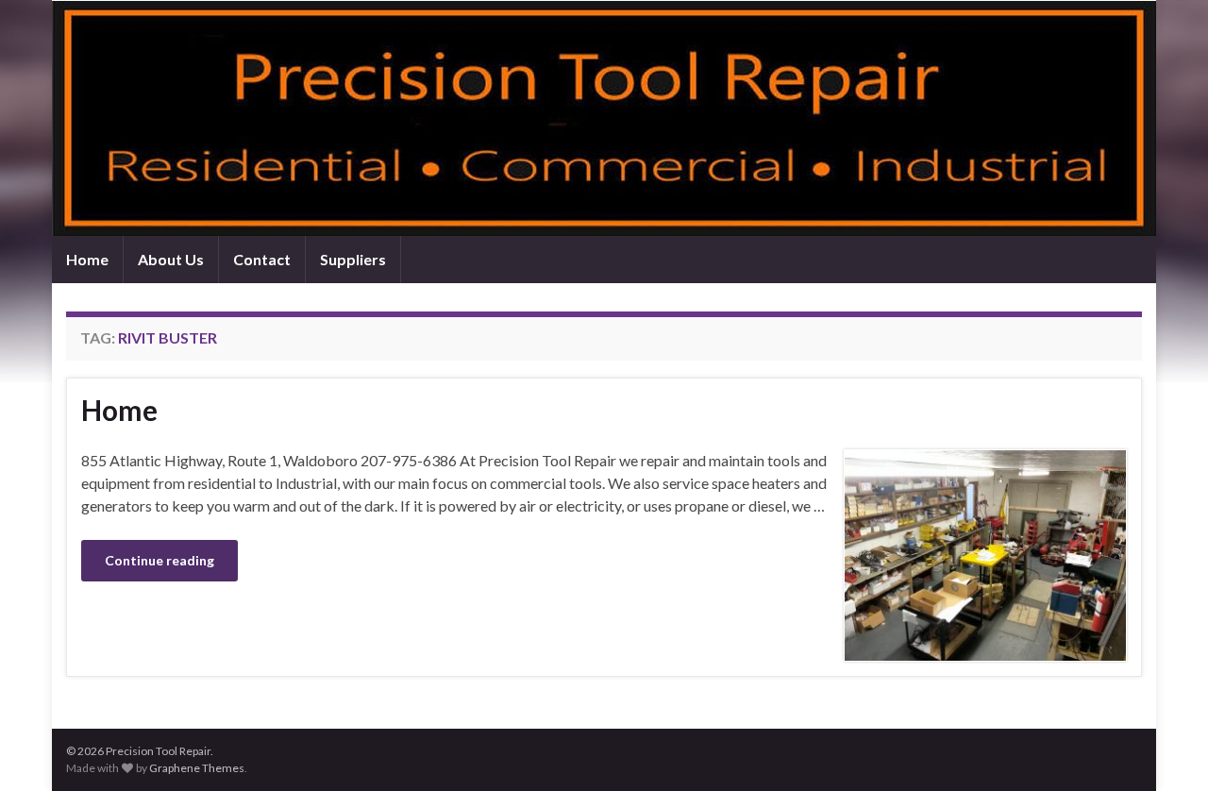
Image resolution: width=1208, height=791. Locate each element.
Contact (262, 259)
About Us (171, 259)
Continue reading (159, 560)
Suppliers (353, 259)
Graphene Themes (196, 768)
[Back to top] (1165, 748)
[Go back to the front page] (604, 118)
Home (87, 259)
